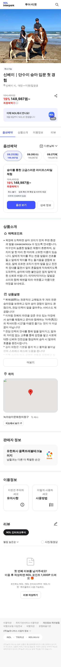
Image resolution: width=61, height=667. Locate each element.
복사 (36, 417)
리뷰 (53, 132)
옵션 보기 (21, 205)
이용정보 (38, 132)
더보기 (30, 362)
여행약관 (30, 626)
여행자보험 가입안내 (12, 626)
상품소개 (23, 132)
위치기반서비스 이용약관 (27, 622)
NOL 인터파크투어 (16, 532)
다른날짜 (49, 145)
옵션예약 (8, 132)
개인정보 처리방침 (51, 622)
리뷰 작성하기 (30, 594)
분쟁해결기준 (45, 626)
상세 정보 (45, 205)
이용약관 (7, 622)
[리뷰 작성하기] (56, 524)
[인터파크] (7, 4)
